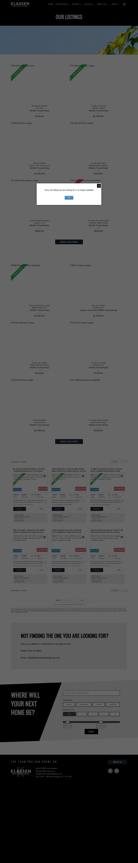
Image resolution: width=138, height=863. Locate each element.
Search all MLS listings (69, 242)
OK (69, 198)
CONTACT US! (117, 762)
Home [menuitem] (50, 4)
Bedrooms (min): (68, 710)
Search (91, 731)
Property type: (67, 700)
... (75, 600)
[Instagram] (116, 770)
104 (81, 600)
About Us (101, 4)
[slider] (68, 722)
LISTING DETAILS (19, 509)
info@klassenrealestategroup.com (49, 774)
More (114, 4)
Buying (75, 4)
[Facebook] (110, 770)
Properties (61, 4)
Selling (88, 4)
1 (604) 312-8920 (19, 519)
